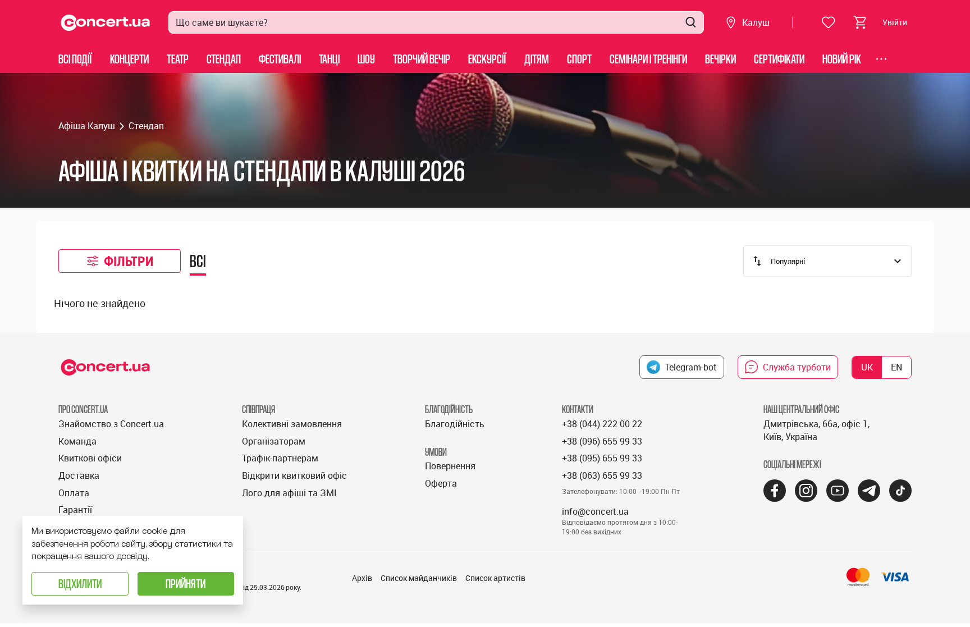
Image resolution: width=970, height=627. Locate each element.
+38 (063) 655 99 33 (602, 475)
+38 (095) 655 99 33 (602, 458)
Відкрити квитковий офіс (294, 475)
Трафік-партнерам (280, 458)
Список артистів (495, 578)
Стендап (224, 59)
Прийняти (185, 583)
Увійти (894, 22)
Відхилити (80, 583)
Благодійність (454, 424)
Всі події (75, 59)
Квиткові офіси (90, 458)
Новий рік (841, 59)
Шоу (366, 59)
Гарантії (75, 510)
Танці (329, 59)
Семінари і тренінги (648, 59)
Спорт (579, 59)
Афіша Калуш (86, 126)
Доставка (78, 475)
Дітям (536, 59)
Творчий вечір (421, 59)
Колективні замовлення (292, 424)
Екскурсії (487, 59)
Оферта (441, 483)
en (896, 367)
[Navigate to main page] (105, 23)
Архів (362, 578)
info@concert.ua (595, 511)
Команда (77, 441)
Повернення (450, 466)
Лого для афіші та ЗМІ (289, 493)
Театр (178, 59)
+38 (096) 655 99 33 (602, 441)
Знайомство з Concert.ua (111, 424)
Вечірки (720, 59)
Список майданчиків (419, 578)
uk (867, 367)
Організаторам (273, 441)
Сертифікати (779, 59)
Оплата (73, 493)
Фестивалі (280, 59)
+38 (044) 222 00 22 (602, 424)
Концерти (129, 59)
